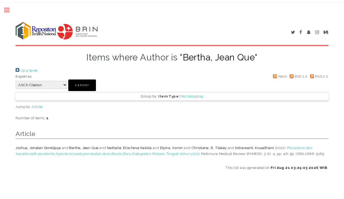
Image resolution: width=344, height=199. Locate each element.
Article (37, 106)
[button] (82, 85)
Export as (23, 76)
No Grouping (192, 96)
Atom (282, 76)
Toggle (9, 10)
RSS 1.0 (300, 76)
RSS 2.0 (321, 76)
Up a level (28, 70)
